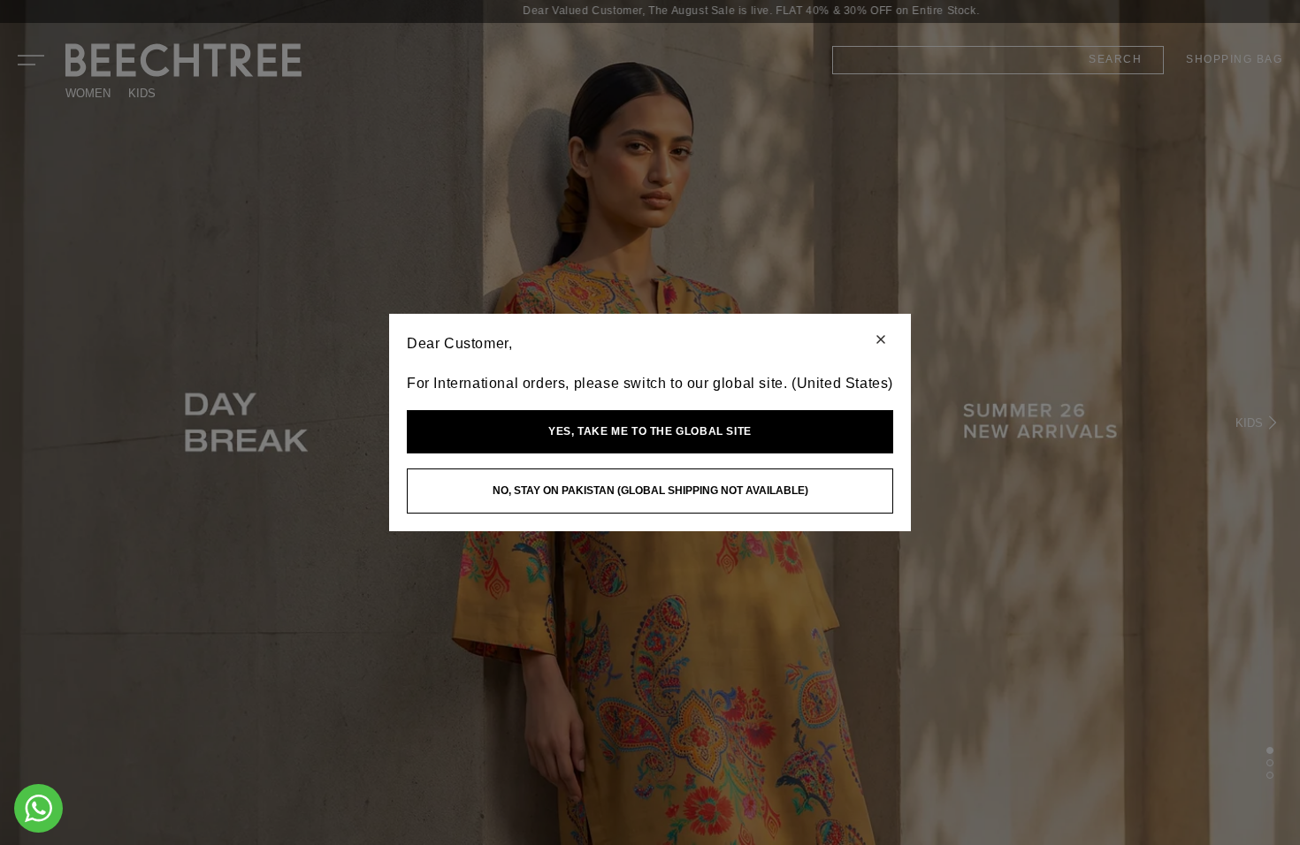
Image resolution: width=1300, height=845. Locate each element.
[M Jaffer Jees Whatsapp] (38, 808)
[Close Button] (880, 340)
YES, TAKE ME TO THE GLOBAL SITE (650, 431)
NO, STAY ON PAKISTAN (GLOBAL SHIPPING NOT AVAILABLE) (650, 490)
